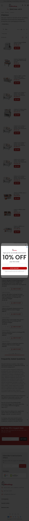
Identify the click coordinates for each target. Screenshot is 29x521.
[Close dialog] (27, 247)
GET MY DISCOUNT (14, 268)
